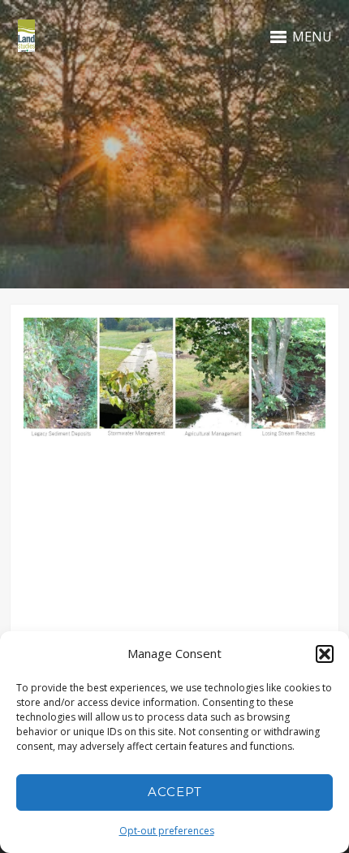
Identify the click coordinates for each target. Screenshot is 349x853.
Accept (175, 791)
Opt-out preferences (166, 831)
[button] (325, 654)
